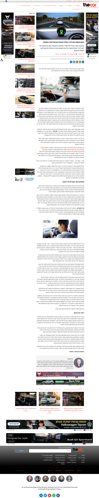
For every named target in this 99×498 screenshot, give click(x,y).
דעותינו (83, 462)
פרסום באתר (69, 1)
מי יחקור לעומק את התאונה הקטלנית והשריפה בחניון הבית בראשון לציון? (27, 28)
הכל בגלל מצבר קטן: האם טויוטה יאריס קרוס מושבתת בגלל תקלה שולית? (26, 107)
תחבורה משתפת (72, 458)
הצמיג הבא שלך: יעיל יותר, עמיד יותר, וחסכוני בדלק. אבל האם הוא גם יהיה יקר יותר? (26, 90)
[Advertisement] (25, 143)
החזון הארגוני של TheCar (88, 1)
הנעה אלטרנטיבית (60, 455)
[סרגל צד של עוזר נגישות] (2, 60)
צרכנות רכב (77, 9)
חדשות (78, 5)
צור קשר (79, 1)
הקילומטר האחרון (71, 462)
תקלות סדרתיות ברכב (50, 5)
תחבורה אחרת (26, 5)
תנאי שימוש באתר (69, 470)
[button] (83, 62)
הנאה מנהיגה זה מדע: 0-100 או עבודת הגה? (26, 409)
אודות (74, 1)
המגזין (61, 5)
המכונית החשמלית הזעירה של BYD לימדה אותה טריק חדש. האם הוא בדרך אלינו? (25, 44)
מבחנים (70, 5)
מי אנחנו (79, 470)
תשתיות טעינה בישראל (61, 463)
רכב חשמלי (37, 5)
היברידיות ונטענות (60, 458)
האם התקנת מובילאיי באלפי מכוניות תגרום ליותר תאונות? (63, 42)
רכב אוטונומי (73, 460)
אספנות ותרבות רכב (47, 455)
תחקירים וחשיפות (48, 460)
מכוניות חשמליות (60, 460)
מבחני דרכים (81, 458)
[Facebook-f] (6, 1)
